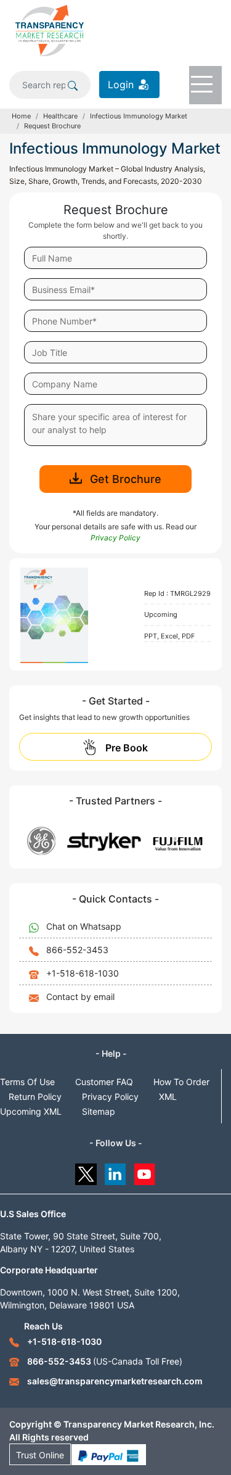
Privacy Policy (110, 1096)
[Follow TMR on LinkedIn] (115, 1171)
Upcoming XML (31, 1111)
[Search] (72, 84)
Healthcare (60, 116)
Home (21, 116)
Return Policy (35, 1096)
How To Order (181, 1081)
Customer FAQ (104, 1081)
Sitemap (98, 1111)
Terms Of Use (27, 1081)
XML (168, 1096)
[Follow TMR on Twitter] (86, 1171)
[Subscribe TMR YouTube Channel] (145, 1171)
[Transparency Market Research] (49, 29)
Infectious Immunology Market (138, 116)
